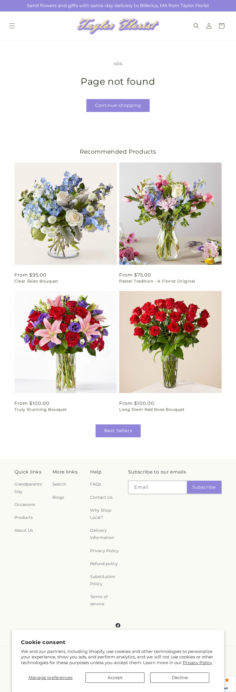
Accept (115, 677)
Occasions (24, 504)
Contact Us (101, 497)
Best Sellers (118, 430)
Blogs (58, 497)
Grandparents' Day (28, 488)
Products (23, 517)
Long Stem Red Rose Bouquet (152, 409)
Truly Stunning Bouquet (40, 409)
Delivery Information (102, 534)
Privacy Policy (197, 662)
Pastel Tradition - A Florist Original (157, 281)
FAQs (95, 484)
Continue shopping (118, 105)
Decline (180, 677)
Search (59, 484)
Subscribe (204, 487)
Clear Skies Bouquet (36, 281)
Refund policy (104, 563)
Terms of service (99, 600)
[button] (12, 26)
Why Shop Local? (100, 514)
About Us (23, 530)
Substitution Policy (102, 580)
